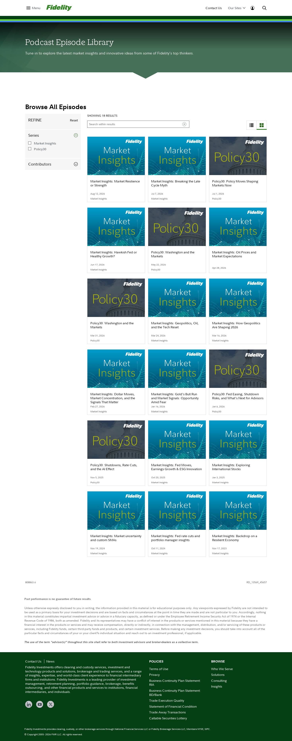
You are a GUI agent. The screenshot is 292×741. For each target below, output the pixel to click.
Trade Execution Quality (166, 700)
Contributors (39, 164)
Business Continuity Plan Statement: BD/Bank (175, 692)
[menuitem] (33, 8)
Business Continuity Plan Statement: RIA (175, 682)
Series (33, 135)
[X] (50, 704)
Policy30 (40, 149)
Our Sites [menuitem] (234, 8)
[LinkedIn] (28, 704)
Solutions (217, 674)
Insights (216, 686)
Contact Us (214, 8)
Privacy (154, 674)
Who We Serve (222, 669)
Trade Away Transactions (167, 712)
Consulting (219, 680)
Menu (36, 8)
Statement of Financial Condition (173, 706)
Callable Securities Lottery (168, 718)
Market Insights (45, 143)
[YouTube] (39, 704)
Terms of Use (158, 669)
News (50, 661)
